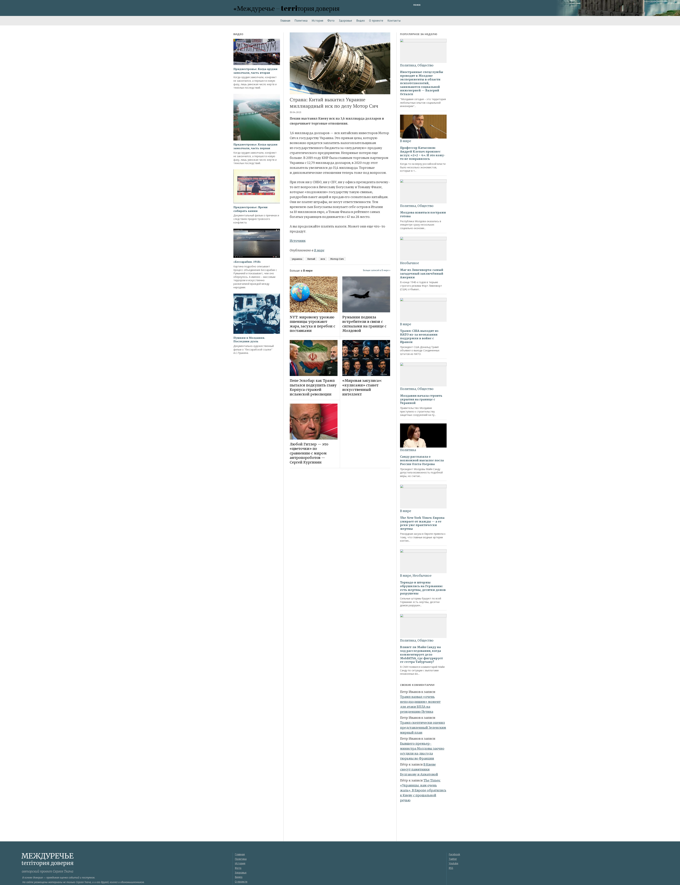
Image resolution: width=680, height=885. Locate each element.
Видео (360, 21)
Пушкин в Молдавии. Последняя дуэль (249, 339)
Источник (298, 241)
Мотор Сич (337, 258)
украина (297, 258)
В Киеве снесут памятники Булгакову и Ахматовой (419, 769)
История (317, 21)
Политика (300, 21)
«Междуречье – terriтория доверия (286, 8)
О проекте (376, 21)
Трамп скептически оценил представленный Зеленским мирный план (423, 728)
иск (323, 258)
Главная (285, 21)
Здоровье (345, 21)
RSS (451, 868)
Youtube (453, 863)
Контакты (394, 21)
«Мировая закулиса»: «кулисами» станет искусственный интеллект (362, 387)
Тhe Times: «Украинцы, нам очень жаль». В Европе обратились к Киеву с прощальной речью (423, 790)
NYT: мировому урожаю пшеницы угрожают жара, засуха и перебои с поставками (312, 324)
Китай (311, 258)
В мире (319, 250)
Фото (331, 21)
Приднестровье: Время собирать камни (250, 209)
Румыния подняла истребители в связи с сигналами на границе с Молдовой (364, 324)
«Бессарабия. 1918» (247, 262)
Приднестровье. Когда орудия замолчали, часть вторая (255, 71)
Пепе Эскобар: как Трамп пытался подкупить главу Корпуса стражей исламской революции (313, 387)
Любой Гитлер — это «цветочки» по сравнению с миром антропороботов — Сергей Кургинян (309, 453)
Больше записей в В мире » (376, 270)
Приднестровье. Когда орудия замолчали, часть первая (255, 146)
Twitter (453, 859)
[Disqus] (340, 521)
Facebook (454, 854)
